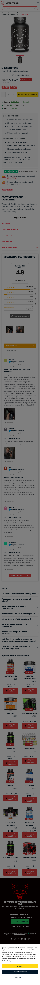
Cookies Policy (6, 961)
